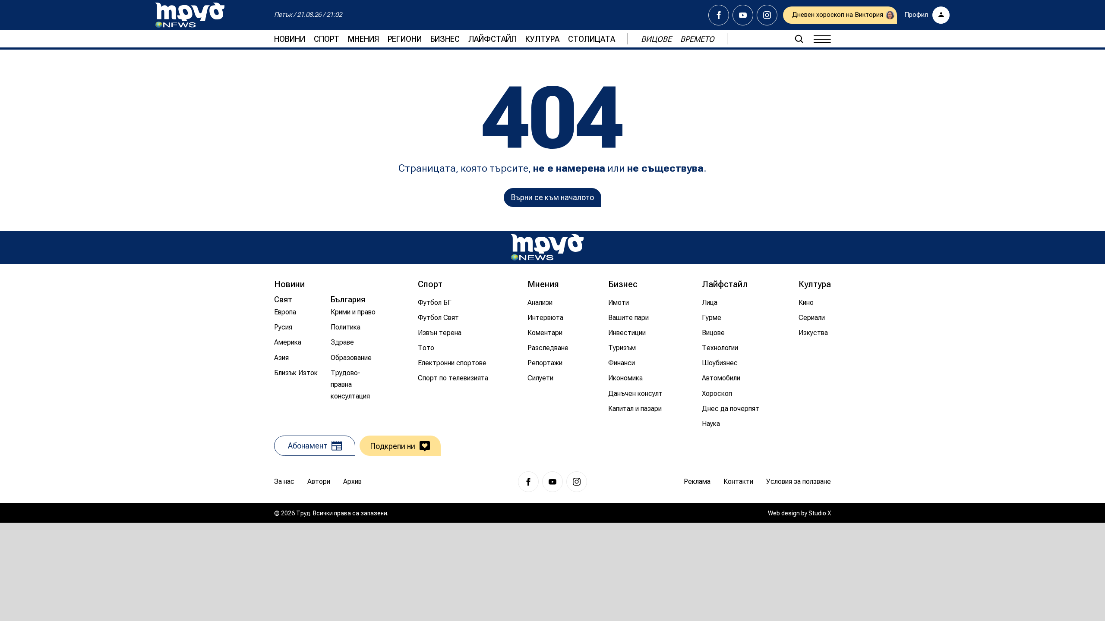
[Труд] (547, 247)
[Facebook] (718, 15)
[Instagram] (767, 15)
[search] (799, 38)
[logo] (189, 15)
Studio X (819, 513)
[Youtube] (742, 15)
